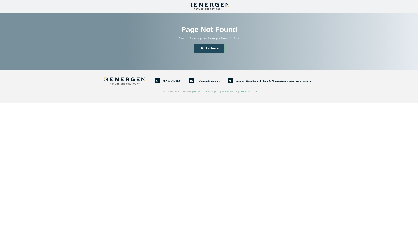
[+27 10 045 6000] (157, 80)
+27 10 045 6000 (172, 81)
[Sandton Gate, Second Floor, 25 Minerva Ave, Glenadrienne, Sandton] (230, 80)
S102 (217, 91)
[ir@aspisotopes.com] (191, 80)
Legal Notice (248, 91)
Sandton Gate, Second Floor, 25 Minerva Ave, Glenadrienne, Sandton (274, 81)
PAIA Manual (229, 91)
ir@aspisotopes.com (208, 81)
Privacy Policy (203, 91)
